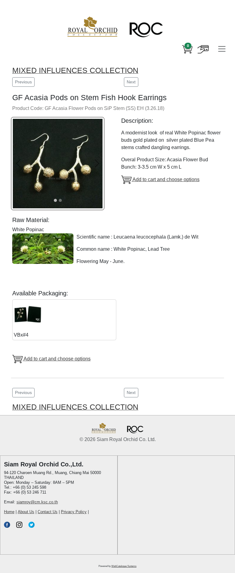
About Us (26, 511)
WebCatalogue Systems (123, 566)
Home (9, 511)
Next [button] (131, 81)
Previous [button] (23, 81)
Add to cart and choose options (166, 179)
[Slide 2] (60, 200)
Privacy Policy (74, 511)
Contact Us (48, 511)
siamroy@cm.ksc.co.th (37, 502)
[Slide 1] (55, 200)
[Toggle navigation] (222, 49)
